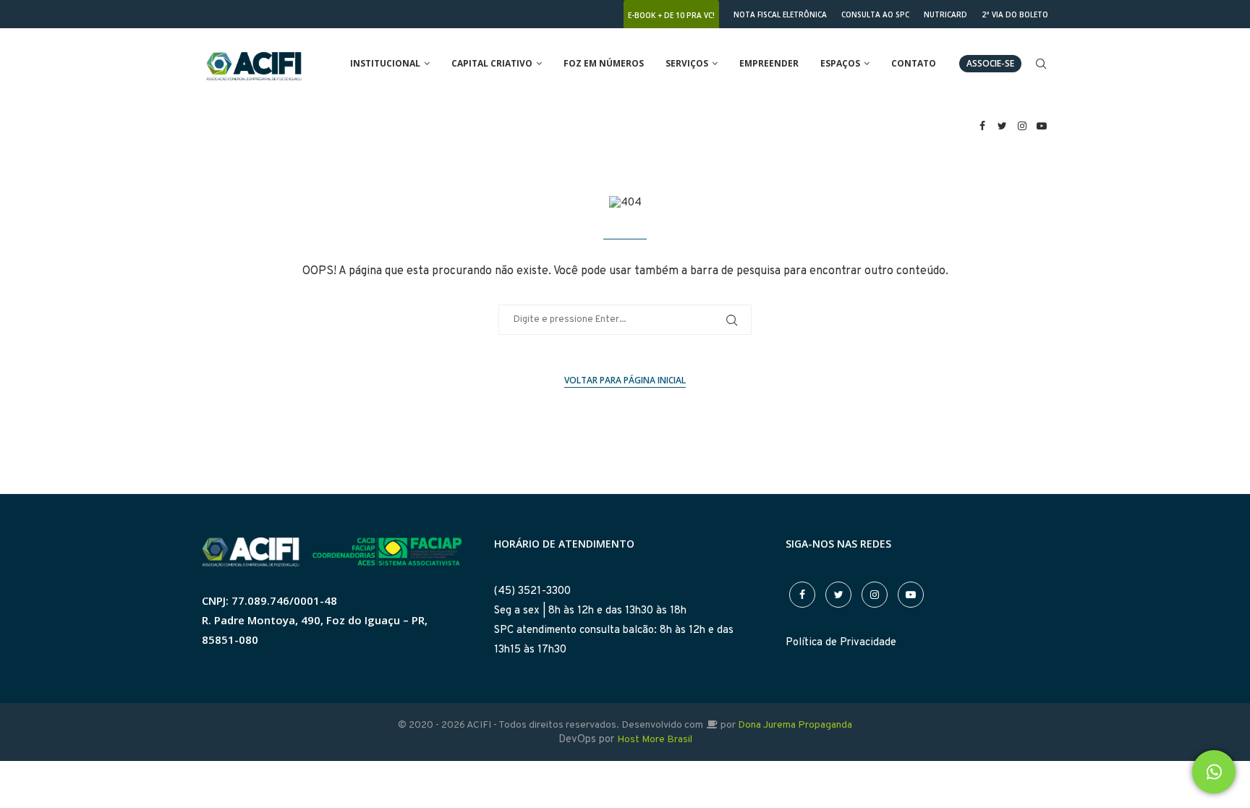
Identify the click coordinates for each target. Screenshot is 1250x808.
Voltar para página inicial (625, 380)
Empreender (769, 63)
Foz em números (604, 63)
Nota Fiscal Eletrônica (780, 14)
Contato (913, 63)
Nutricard (945, 14)
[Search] (1041, 64)
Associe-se (990, 63)
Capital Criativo (491, 63)
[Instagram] (1022, 126)
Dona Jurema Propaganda (795, 725)
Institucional (385, 63)
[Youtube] (1042, 126)
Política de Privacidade (841, 643)
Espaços (840, 63)
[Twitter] (1002, 126)
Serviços (687, 63)
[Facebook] (982, 126)
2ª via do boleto (1015, 14)
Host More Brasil (654, 739)
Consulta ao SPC (875, 14)
